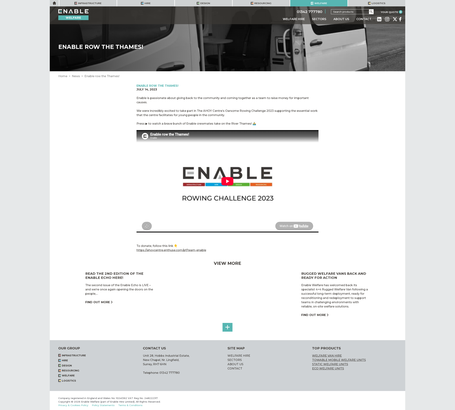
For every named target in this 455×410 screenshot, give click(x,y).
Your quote (389, 12)
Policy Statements (103, 405)
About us (341, 19)
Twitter (395, 19)
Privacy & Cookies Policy (73, 405)
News (76, 76)
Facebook (400, 19)
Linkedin (379, 19)
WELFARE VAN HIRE (327, 355)
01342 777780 (309, 12)
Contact (363, 19)
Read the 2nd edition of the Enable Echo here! (114, 276)
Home (62, 76)
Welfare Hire (294, 19)
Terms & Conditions (130, 405)
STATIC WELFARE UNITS (330, 364)
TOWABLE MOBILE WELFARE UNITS (339, 360)
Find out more (97, 302)
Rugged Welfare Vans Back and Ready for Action (333, 276)
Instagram (387, 19)
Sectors (319, 19)
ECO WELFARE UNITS (328, 368)
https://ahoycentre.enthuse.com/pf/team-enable (171, 250)
